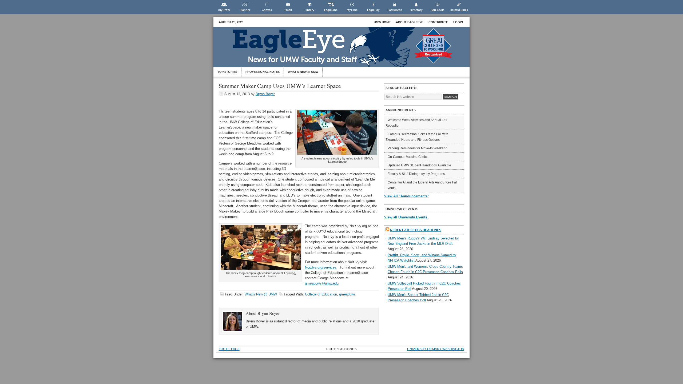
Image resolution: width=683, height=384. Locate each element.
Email (288, 10)
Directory (416, 10)
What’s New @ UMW (303, 71)
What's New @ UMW (261, 294)
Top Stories (227, 71)
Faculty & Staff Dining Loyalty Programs (416, 174)
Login (458, 22)
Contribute (438, 22)
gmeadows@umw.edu (322, 283)
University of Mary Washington (435, 349)
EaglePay (373, 10)
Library (309, 10)
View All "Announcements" (406, 196)
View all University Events (405, 217)
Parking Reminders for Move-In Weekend (417, 148)
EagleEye (347, 50)
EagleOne (330, 10)
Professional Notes (262, 71)
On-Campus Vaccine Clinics (408, 157)
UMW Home (382, 22)
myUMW (224, 10)
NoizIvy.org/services (320, 267)
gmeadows (347, 294)
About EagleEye (409, 22)
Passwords (394, 10)
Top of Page (229, 349)
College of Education (321, 294)
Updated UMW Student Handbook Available (419, 165)
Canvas (267, 10)
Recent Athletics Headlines (415, 230)
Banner (245, 10)
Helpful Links (459, 10)
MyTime (352, 10)
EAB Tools (437, 10)
